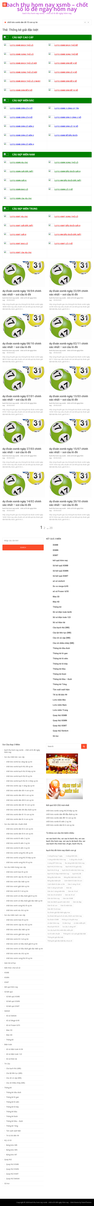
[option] (48, 22)
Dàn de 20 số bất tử (54, 895)
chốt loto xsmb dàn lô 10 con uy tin (20, 814)
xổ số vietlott (59, 581)
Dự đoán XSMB (53, 919)
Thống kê (57, 607)
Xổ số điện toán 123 (62, 617)
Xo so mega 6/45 (60, 586)
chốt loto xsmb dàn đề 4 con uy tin (20, 790)
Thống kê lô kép (60, 664)
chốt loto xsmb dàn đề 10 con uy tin (20, 805)
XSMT (55, 555)
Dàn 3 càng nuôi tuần (55, 888)
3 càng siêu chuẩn (75, 859)
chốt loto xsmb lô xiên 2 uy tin (20, 22)
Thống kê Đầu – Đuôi (62, 679)
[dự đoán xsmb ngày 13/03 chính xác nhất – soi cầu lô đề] (70, 379)
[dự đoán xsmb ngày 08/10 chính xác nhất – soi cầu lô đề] (23, 327)
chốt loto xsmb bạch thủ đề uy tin (19, 766)
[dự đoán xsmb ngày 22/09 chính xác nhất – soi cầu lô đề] (70, 274)
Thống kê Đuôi (59, 674)
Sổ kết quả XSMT (60, 576)
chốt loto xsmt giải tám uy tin (17, 886)
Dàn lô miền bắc (66, 905)
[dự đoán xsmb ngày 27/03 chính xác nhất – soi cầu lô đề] (23, 432)
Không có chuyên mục (70, 919)
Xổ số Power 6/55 (13, 1025)
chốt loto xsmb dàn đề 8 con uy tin (20, 800)
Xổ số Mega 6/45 (12, 1020)
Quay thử (8, 1159)
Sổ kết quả (8, 992)
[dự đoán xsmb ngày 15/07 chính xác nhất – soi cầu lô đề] (70, 432)
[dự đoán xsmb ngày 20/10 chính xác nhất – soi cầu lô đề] (70, 484)
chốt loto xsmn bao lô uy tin (17, 920)
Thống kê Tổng (60, 684)
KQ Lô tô (8, 1140)
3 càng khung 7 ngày (55, 856)
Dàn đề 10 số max (54, 909)
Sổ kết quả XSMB (60, 565)
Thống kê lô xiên (60, 658)
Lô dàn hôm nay (53, 923)
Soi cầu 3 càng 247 (69, 927)
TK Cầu (7, 1064)
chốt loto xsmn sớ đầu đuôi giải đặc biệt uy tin (24, 949)
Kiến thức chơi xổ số (12, 968)
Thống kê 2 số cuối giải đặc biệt (74, 934)
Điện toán (8, 1044)
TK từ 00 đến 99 (60, 695)
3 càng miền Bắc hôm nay (56, 859)
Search (23, 547)
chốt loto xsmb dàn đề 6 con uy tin (20, 795)
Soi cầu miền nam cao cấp (14, 915)
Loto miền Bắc (59, 700)
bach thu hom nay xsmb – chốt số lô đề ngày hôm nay (47, 7)
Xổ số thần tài (59, 622)
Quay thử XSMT (60, 725)
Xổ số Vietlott (11, 1016)
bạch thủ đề (76, 874)
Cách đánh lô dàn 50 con (73, 881)
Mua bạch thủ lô (53, 927)
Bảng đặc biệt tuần (54, 881)
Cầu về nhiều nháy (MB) (63, 643)
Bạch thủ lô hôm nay (54, 866)
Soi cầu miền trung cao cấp (15, 867)
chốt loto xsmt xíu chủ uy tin (17, 910)
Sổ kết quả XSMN (60, 571)
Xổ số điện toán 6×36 (14, 1049)
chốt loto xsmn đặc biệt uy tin (18, 929)
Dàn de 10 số (73, 891)
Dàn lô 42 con (52, 905)
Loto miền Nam (60, 705)
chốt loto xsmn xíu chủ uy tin (17, 953)
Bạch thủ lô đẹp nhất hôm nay (58, 874)
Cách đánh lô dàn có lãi (56, 884)
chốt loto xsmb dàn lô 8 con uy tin (19, 834)
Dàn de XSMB (68, 898)
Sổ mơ (55, 736)
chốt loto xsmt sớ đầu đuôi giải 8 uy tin (21, 896)
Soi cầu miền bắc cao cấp (14, 757)
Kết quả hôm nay (11, 987)
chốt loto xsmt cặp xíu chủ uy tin (19, 877)
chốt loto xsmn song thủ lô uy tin (19, 958)
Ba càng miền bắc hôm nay (75, 863)
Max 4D (56, 602)
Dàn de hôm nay (53, 898)
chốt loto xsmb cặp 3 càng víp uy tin (20, 786)
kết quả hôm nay (60, 560)
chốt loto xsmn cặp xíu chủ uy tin (19, 925)
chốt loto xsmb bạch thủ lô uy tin (19, 776)
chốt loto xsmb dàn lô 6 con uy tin (19, 829)
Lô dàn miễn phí (79, 923)
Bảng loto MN (11, 1150)
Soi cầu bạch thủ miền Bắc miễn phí (60, 930)
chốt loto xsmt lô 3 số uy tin (17, 891)
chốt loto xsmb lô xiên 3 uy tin (18, 843)
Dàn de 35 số (70, 895)
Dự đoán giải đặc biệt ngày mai (58, 912)
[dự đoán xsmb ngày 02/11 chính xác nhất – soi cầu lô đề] (70, 327)
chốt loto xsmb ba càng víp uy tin (19, 762)
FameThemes (87, 1202)
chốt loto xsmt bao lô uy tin (17, 872)
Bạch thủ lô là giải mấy (74, 866)
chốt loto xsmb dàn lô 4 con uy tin (19, 819)
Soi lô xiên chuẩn (53, 934)
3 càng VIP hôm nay (54, 863)
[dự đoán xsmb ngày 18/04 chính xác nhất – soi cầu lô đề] (23, 274)
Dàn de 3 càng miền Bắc (56, 891)
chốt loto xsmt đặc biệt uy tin (17, 882)
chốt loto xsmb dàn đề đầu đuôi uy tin (21, 810)
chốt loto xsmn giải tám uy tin (18, 934)
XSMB (55, 545)
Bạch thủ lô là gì (53, 870)
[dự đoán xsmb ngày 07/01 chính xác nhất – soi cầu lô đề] (23, 379)
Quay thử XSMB (60, 715)
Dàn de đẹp (77, 902)
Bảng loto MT (11, 1155)
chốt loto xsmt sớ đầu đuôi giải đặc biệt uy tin (24, 901)
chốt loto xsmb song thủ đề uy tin (19, 853)
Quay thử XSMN (60, 720)
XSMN (55, 550)
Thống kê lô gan (60, 653)
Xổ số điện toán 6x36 (62, 612)
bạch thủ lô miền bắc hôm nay (73, 870)
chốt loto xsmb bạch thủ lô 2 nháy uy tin (22, 781)
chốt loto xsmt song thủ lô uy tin (19, 905)
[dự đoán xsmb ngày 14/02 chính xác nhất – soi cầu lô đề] (23, 484)
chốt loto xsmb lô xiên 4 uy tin (18, 848)
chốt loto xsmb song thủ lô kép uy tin (21, 858)
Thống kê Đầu (59, 669)
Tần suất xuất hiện (61, 689)
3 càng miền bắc (71, 856)
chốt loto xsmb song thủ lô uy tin (19, 862)
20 (51, 528)
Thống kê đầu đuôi (61, 648)
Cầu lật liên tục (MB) (62, 633)
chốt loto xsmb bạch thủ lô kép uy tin (20, 771)
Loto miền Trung (60, 710)
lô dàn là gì (66, 923)
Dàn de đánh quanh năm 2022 (58, 902)
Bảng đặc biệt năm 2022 (72, 877)
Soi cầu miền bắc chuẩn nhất (15, 824)
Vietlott (7, 1011)
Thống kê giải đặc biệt (55, 937)
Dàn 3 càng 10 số (74, 884)
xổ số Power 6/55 (61, 591)
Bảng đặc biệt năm (54, 877)
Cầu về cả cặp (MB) (61, 638)
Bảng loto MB (11, 1145)
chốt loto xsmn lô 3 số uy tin (17, 939)
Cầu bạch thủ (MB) (61, 627)
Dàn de (69, 888)
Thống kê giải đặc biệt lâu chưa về (59, 941)
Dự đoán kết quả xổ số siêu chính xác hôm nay (64, 916)
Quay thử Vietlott (60, 731)
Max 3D (56, 596)
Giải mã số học (10, 963)
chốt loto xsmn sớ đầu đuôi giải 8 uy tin (21, 944)
